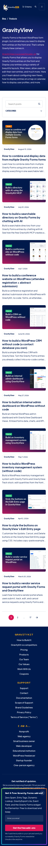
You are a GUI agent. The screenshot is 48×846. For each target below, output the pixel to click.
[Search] (39, 104)
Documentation (24, 697)
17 (30, 617)
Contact (24, 693)
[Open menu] (42, 6)
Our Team (24, 659)
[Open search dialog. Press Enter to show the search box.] (35, 6)
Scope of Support (24, 702)
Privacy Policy (24, 712)
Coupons (24, 673)
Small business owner (24, 741)
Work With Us (24, 669)
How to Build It (24, 640)
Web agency (24, 736)
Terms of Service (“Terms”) (24, 717)
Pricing (24, 649)
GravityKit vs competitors (24, 644)
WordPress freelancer (24, 755)
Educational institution (24, 750)
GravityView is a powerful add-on (19, 54)
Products (13, 19)
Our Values (24, 664)
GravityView (9, 149)
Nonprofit (24, 731)
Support (24, 688)
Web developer (24, 746)
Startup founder (24, 760)
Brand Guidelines (24, 707)
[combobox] (20, 104)
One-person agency (24, 765)
